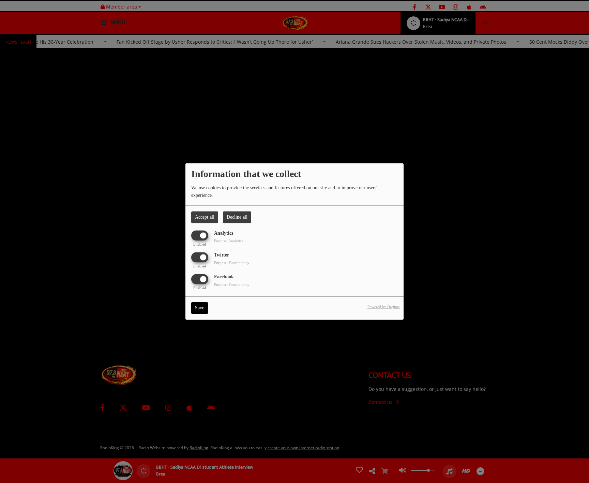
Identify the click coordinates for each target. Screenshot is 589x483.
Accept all (204, 217)
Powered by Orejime (383, 307)
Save (199, 308)
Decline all (237, 217)
